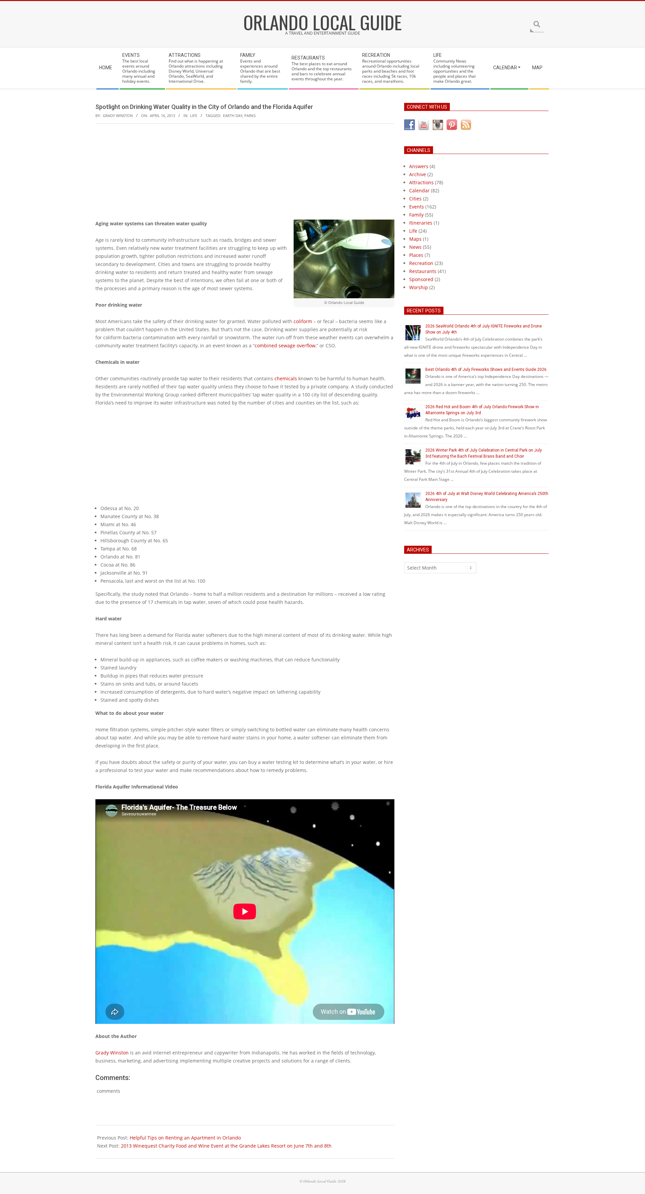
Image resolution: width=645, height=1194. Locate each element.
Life (193, 115)
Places (416, 255)
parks (250, 115)
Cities (415, 198)
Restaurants (422, 271)
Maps (415, 239)
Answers (418, 166)
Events (416, 206)
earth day (232, 115)
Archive (417, 174)
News (415, 247)
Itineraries (420, 223)
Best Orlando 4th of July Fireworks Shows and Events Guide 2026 (486, 369)
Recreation (421, 263)
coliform (303, 321)
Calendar (419, 190)
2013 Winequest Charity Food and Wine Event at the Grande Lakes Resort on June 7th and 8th (226, 1146)
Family (416, 214)
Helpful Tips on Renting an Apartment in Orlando (185, 1137)
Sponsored (421, 279)
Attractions (421, 182)
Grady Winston (112, 1052)
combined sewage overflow (285, 345)
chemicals (285, 378)
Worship (418, 287)
